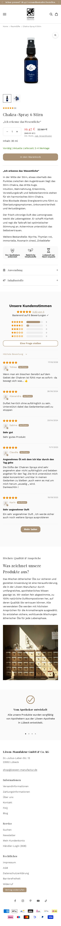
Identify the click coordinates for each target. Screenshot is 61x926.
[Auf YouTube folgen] (38, 900)
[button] (8, 108)
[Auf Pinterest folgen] (30, 900)
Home (5, 26)
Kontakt (7, 802)
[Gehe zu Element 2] (16, 98)
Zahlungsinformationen (16, 791)
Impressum (9, 862)
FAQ (5, 808)
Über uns (8, 797)
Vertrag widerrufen (14, 890)
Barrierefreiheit (11, 878)
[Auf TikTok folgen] (45, 900)
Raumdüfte (16, 26)
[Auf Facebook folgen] (15, 900)
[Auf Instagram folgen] (22, 900)
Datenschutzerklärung (16, 873)
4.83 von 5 (38, 311)
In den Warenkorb (30, 157)
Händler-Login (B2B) (14, 846)
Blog (5, 813)
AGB (5, 867)
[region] (30, 712)
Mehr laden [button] (30, 529)
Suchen (7, 829)
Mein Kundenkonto (14, 840)
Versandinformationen (16, 786)
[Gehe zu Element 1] (7, 98)
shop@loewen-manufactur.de (20, 769)
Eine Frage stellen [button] (30, 343)
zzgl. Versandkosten (43, 136)
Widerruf (8, 884)
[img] (10, 362)
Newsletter (9, 835)
